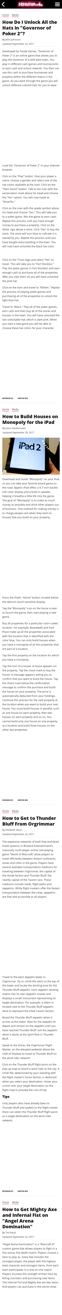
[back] (4, 4)
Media (15, 14)
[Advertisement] (31, 129)
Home (5, 14)
